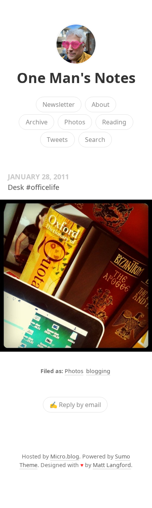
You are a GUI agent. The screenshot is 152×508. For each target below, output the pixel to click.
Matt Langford (112, 465)
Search (95, 139)
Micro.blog (64, 456)
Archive (37, 122)
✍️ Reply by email (75, 404)
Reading (114, 122)
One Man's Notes (76, 77)
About (101, 104)
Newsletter (58, 104)
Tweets (57, 139)
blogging (98, 371)
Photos (74, 122)
